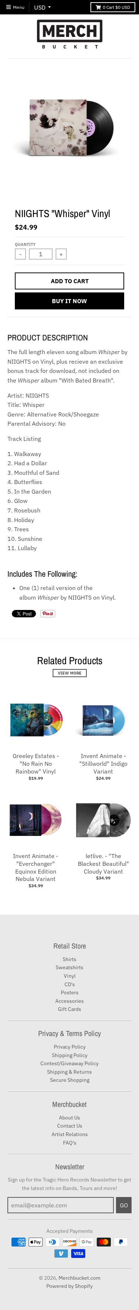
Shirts (69, 959)
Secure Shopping (69, 1080)
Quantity (25, 244)
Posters (70, 992)
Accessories (69, 1001)
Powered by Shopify (69, 1286)
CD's (69, 984)
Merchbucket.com (79, 1278)
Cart (116, 7)
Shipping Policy (69, 1055)
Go (124, 1205)
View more (70, 673)
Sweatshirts (69, 967)
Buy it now (69, 301)
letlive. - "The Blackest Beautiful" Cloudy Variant (103, 863)
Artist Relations (70, 1134)
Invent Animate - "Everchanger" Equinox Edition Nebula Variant (35, 867)
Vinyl (70, 976)
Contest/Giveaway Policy (69, 1063)
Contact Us (69, 1125)
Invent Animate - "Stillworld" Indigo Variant (103, 763)
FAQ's (69, 1142)
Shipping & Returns (69, 1072)
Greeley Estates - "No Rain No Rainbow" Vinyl (36, 763)
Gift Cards (69, 1009)
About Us (69, 1117)
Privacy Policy (70, 1046)
